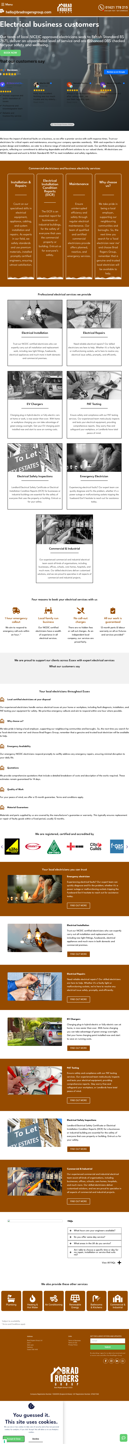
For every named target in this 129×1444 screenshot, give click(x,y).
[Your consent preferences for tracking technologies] (4, 1441)
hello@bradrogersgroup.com (28, 12)
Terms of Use (72, 1343)
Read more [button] (38, 102)
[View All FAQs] (119, 1262)
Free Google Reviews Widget (63, 124)
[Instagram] (111, 1361)
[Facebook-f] (105, 1361)
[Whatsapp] (122, 1361)
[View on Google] (35, 84)
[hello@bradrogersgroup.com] (2, 11)
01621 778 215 (116, 7)
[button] (2, 847)
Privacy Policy (72, 1345)
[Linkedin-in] (117, 1361)
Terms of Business (74, 1340)
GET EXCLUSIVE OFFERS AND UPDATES (105, 1336)
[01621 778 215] (101, 7)
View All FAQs (108, 1263)
